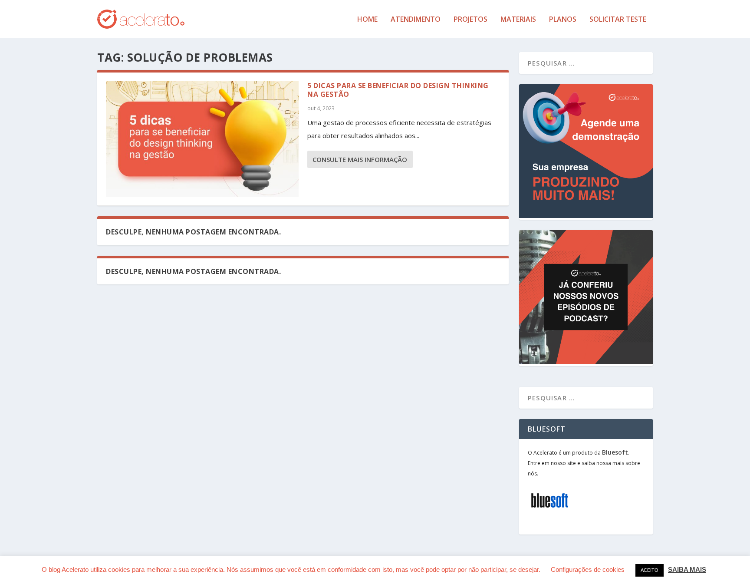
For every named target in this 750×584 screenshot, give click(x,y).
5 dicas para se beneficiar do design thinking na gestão (398, 90)
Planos (562, 20)
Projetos (470, 20)
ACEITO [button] (649, 570)
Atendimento (416, 20)
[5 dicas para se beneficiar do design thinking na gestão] (202, 139)
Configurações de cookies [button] (588, 569)
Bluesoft (615, 452)
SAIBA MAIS (687, 569)
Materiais (518, 20)
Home (367, 20)
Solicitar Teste (617, 20)
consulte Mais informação (359, 159)
